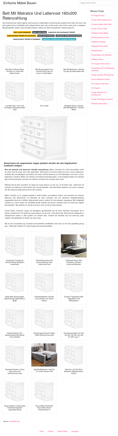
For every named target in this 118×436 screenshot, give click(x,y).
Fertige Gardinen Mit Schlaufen (102, 75)
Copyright (74, 431)
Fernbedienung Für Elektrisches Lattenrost (103, 69)
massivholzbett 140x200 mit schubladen (21, 36)
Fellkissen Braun (97, 59)
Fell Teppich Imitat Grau (100, 83)
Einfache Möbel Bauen (19, 2)
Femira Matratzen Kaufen (100, 79)
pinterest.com (15, 421)
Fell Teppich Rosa (97, 15)
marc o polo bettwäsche (22, 32)
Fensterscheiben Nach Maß (101, 24)
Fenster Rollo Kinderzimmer (101, 20)
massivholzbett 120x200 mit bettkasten (26, 39)
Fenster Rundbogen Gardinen (102, 99)
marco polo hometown (46, 36)
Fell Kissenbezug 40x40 (100, 37)
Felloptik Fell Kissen (98, 42)
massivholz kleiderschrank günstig (68, 36)
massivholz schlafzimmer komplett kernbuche (59, 39)
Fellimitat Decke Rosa (99, 103)
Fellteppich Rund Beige (99, 33)
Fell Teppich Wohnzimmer (100, 63)
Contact (50, 431)
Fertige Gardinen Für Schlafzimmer (99, 93)
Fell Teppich (95, 88)
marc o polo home (39, 32)
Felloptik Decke (96, 50)
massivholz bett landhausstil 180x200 (61, 32)
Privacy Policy (62, 431)
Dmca (42, 431)
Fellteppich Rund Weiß (99, 46)
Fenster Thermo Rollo (99, 28)
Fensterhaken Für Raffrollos (101, 55)
